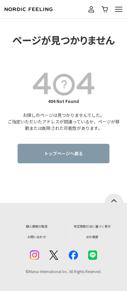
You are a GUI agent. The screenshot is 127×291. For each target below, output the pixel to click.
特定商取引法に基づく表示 (92, 226)
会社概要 (92, 236)
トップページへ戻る (63, 153)
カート (105, 9)
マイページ (91, 9)
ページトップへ (114, 198)
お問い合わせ (36, 236)
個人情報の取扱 (36, 226)
